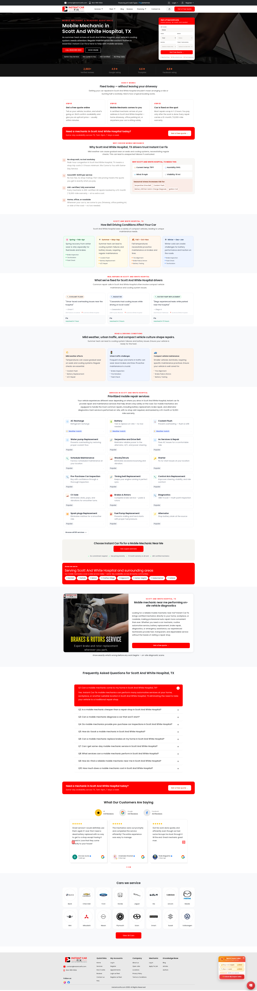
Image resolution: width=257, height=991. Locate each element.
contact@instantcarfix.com (77, 3)
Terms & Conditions (139, 977)
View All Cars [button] (128, 935)
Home (99, 963)
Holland (172, 578)
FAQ (98, 981)
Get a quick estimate (128, 549)
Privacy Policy (137, 974)
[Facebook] (68, 982)
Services (97, 9)
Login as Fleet (115, 974)
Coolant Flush (159, 185)
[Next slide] (184, 842)
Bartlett (71, 578)
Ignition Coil (173, 189)
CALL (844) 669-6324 (73, 50)
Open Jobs (136, 966)
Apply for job (153, 966)
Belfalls (83, 578)
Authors (165, 970)
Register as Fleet (116, 977)
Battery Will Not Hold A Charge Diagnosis (150, 189)
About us (136, 963)
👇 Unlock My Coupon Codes (232, 976)
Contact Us (155, 9)
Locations (136, 970)
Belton (94, 578)
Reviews (130, 9)
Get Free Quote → (177, 52)
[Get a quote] (169, 9)
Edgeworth (124, 578)
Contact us (101, 977)
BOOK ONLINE (93, 50)
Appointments (115, 970)
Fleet (111, 9)
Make (179, 33)
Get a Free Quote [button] (184, 9)
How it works (101, 970)
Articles (165, 966)
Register (189, 3)
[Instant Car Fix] (73, 9)
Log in (112, 963)
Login (174, 3)
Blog (122, 9)
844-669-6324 (97, 3)
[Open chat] (251, 985)
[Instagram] (64, 982)
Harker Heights (141, 578)
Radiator (117, 297)
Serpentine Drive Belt (143, 185)
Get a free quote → (179, 133)
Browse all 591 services (75, 532)
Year (162, 33)
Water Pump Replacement (168, 297)
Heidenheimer (157, 578)
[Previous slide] (126, 867)
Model (163, 42)
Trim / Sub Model (183, 42)
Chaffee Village (108, 578)
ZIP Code (163, 27)
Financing (140, 9)
